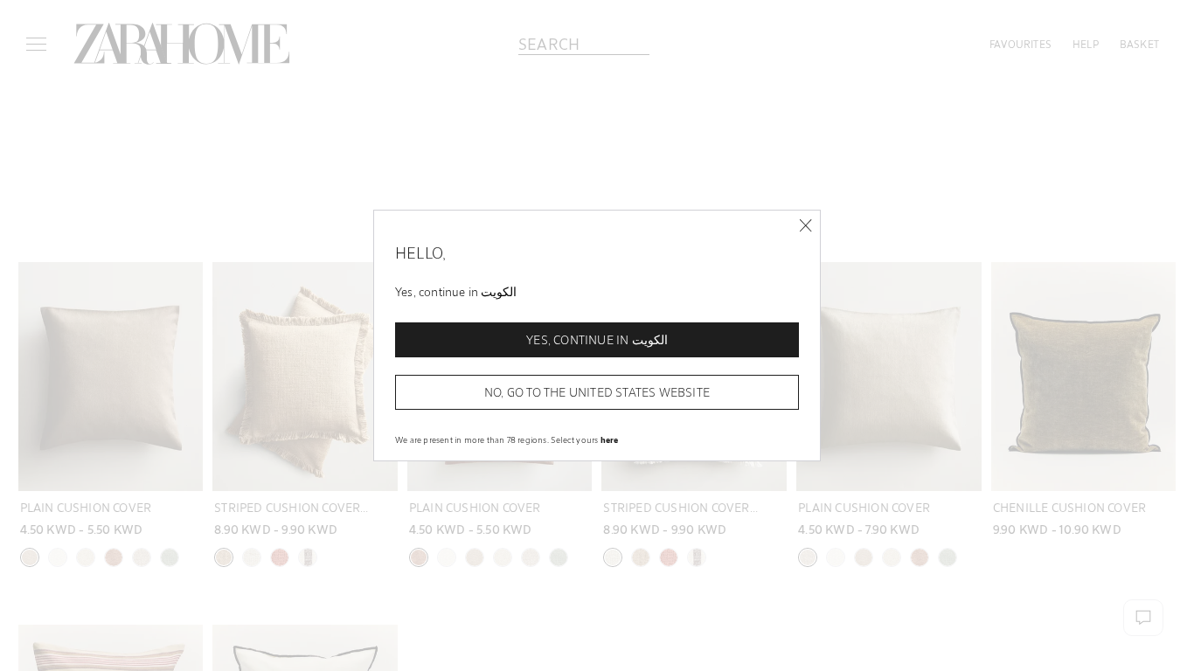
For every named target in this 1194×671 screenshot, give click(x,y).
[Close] (805, 226)
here (609, 439)
